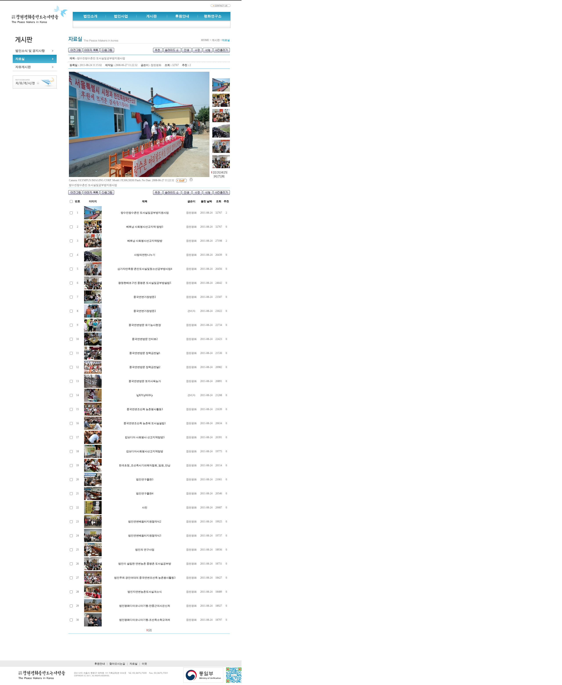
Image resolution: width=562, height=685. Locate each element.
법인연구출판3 (144, 479)
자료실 (20, 59)
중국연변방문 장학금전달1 (144, 353)
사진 (144, 507)
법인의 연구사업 (144, 549)
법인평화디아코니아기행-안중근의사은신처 (144, 605)
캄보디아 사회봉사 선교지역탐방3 (144, 437)
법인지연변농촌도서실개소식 (145, 591)
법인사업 (121, 16)
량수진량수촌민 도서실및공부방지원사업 (145, 212)
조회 (218, 201)
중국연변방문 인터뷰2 (145, 339)
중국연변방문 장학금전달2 (144, 367)
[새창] (203, 675)
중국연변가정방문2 (144, 297)
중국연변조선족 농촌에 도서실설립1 (145, 423)
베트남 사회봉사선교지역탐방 (144, 240)
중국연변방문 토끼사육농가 (145, 381)
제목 (144, 201)
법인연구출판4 (144, 493)
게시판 (151, 16)
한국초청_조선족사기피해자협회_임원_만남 (144, 465)
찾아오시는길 (117, 663)
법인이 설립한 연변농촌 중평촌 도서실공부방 (144, 563)
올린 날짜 (206, 201)
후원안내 (182, 16)
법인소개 (90, 16)
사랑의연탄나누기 (144, 254)
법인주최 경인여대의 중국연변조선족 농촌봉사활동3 (144, 577)
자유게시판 (23, 67)
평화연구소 (213, 16)
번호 (77, 201)
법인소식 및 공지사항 (30, 50)
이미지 (93, 201)
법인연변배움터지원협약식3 (144, 535)
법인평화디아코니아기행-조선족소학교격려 (144, 619)
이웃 (144, 663)
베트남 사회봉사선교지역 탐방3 (144, 226)
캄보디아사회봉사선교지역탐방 (144, 451)
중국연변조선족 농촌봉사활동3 (145, 409)
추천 (226, 201)
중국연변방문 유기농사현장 (145, 325)
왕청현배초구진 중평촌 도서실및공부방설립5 (144, 282)
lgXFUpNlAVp (145, 395)
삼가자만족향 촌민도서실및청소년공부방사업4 (144, 268)
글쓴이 (191, 201)
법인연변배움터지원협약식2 (144, 521)
